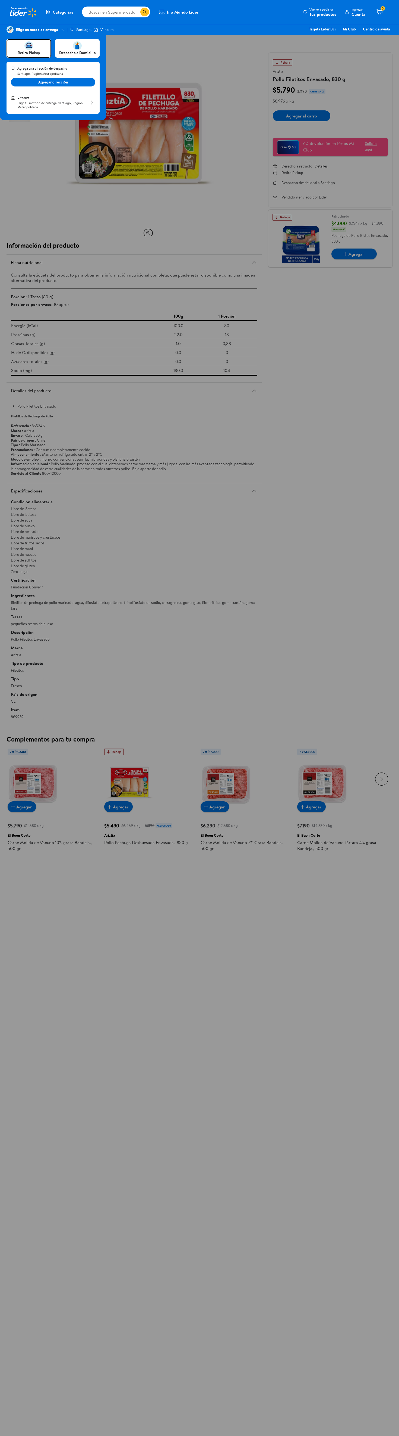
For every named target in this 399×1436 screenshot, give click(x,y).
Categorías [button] (63, 12)
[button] (320, 11)
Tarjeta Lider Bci (322, 29)
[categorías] (144, 12)
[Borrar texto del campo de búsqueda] (136, 12)
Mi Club (349, 29)
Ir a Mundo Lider (182, 12)
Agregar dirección (53, 82)
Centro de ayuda (376, 29)
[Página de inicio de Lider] (23, 11)
